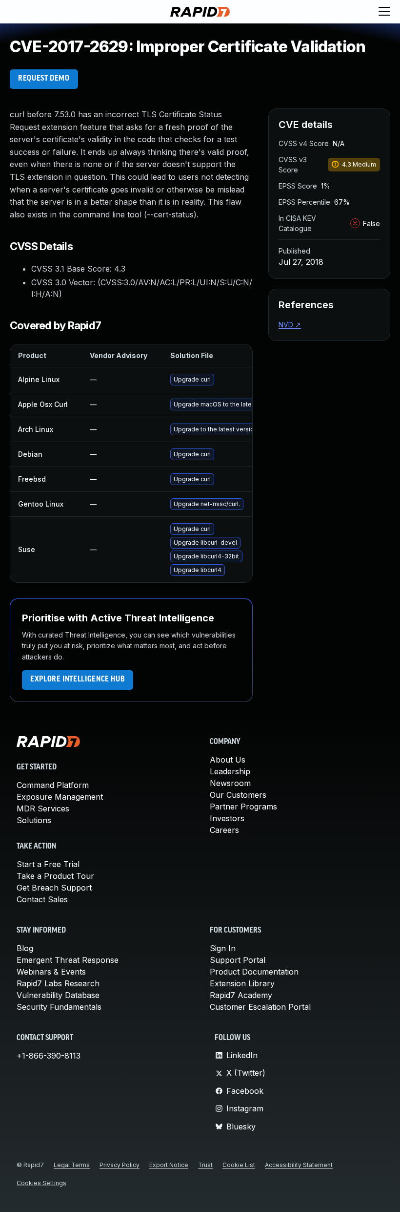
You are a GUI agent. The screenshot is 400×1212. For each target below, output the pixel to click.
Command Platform (53, 785)
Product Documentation (254, 972)
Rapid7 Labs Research (58, 983)
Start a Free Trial (48, 864)
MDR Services (43, 808)
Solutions (34, 820)
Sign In (223, 948)
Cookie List (238, 1165)
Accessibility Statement (299, 1165)
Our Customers (238, 795)
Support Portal (237, 960)
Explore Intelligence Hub (77, 679)
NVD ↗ (290, 324)
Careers (224, 830)
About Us (227, 760)
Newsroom (230, 783)
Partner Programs (243, 806)
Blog (25, 948)
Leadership (230, 771)
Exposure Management (60, 797)
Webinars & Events (51, 972)
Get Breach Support (54, 888)
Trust (205, 1165)
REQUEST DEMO (44, 79)
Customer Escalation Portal (260, 1007)
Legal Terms (72, 1165)
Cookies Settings (41, 1183)
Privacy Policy (120, 1165)
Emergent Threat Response (68, 960)
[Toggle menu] (384, 12)
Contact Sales (42, 899)
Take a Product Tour (55, 876)
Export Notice (168, 1165)
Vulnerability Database (58, 995)
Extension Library (242, 983)
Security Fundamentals (59, 1007)
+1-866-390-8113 (48, 1056)
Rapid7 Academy (241, 995)
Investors (227, 818)
